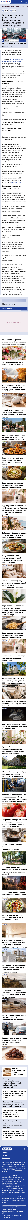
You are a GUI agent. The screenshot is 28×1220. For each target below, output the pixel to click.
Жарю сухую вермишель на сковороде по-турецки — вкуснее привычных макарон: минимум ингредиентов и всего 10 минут (14, 623)
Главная (7, 1148)
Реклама (4, 1155)
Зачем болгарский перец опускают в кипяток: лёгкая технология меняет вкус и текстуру (13, 1124)
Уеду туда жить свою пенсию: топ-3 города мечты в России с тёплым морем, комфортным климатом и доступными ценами (14, 523)
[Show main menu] (26, 2)
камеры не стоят (17, 192)
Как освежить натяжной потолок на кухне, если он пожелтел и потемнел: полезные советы (14, 930)
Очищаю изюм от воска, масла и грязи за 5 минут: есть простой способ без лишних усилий (14, 1053)
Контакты (5, 1153)
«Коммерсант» (16, 182)
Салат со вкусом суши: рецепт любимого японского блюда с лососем (14, 905)
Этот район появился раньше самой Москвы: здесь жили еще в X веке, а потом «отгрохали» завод (14, 980)
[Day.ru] (5, 2)
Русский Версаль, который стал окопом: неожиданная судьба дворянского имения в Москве (14, 425)
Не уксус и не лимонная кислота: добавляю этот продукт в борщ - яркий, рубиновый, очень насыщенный (12, 1083)
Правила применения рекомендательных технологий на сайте (13, 1211)
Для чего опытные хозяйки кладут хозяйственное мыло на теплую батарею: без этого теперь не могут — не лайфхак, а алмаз (14, 1072)
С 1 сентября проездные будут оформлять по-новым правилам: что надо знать (14, 785)
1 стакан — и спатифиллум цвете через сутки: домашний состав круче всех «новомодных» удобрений (14, 596)
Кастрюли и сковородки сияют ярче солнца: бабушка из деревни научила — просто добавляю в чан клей (14, 835)
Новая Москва (8, 6)
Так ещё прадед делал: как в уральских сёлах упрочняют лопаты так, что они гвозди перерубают (14, 1134)
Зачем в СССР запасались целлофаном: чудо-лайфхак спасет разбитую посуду (13, 1104)
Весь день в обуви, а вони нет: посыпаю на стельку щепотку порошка (14, 714)
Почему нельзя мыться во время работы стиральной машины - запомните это (14, 496)
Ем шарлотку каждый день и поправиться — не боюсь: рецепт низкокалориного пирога (14, 473)
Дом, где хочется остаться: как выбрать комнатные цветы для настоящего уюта (14, 737)
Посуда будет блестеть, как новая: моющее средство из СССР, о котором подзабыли (14, 692)
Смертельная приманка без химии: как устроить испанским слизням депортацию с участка (13, 1113)
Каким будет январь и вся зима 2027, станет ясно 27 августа (14, 375)
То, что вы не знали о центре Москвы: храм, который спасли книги (14, 669)
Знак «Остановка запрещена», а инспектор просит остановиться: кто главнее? (14, 1028)
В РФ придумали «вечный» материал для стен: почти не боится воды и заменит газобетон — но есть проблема (14, 955)
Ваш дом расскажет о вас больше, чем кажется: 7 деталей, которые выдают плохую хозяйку (14, 571)
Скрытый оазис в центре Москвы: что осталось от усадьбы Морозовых (14, 858)
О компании (6, 1158)
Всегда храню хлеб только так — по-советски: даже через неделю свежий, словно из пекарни (14, 1094)
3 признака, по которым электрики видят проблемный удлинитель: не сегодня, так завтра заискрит (14, 1005)
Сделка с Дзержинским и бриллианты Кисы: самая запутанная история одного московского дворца (14, 762)
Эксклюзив (20, 6)
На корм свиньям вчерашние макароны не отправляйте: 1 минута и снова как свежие (14, 448)
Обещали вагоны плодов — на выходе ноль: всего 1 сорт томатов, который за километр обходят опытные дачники (14, 810)
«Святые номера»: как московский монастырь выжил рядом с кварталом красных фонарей (14, 883)
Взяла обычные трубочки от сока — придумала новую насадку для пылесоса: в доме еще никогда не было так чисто (14, 400)
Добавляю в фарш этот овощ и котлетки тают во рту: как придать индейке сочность (14, 546)
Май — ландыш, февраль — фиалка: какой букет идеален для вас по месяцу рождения (14, 353)
